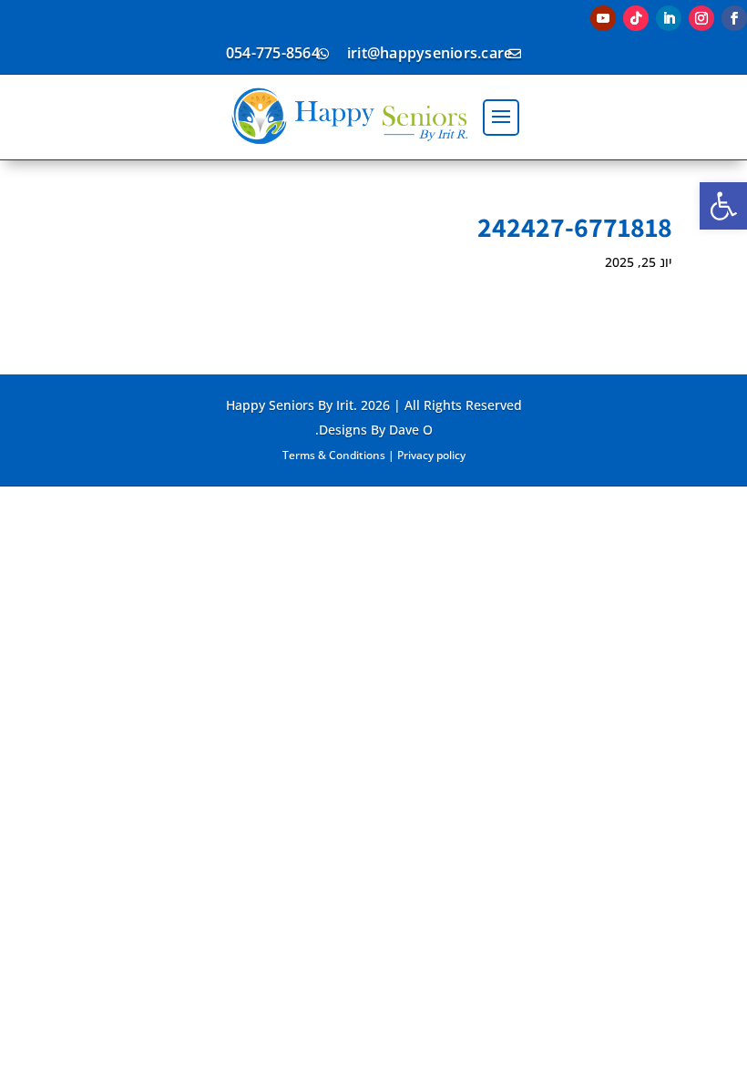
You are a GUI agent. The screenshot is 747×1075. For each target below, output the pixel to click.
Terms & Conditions (333, 455)
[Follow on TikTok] (636, 18)
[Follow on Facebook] (734, 18)
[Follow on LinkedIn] (668, 18)
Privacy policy (431, 455)
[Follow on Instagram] (701, 18)
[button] (723, 206)
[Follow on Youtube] (603, 18)
